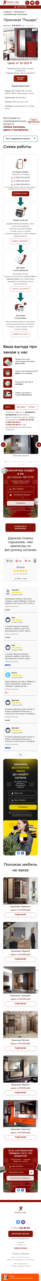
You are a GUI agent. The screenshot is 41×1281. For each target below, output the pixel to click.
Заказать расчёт (20, 78)
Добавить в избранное (20, 1253)
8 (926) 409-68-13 (22, 184)
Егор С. (14, 673)
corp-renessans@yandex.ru (20, 1238)
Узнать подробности (33, 121)
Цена (8, 407)
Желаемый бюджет (22, 495)
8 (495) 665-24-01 (22, 181)
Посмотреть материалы (20, 527)
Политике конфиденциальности (21, 814)
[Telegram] (18, 853)
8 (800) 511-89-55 (22, 178)
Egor (13, 645)
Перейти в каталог (20, 334)
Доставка (21, 407)
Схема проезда (20, 1248)
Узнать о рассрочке (20, 289)
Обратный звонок (20, 1234)
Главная (7, 12)
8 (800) (20, 1228)
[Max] (22, 853)
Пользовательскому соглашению (22, 815)
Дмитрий (15, 728)
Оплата (31, 407)
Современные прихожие (15, 14)
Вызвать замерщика (20, 241)
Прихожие (19, 12)
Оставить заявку (20, 193)
